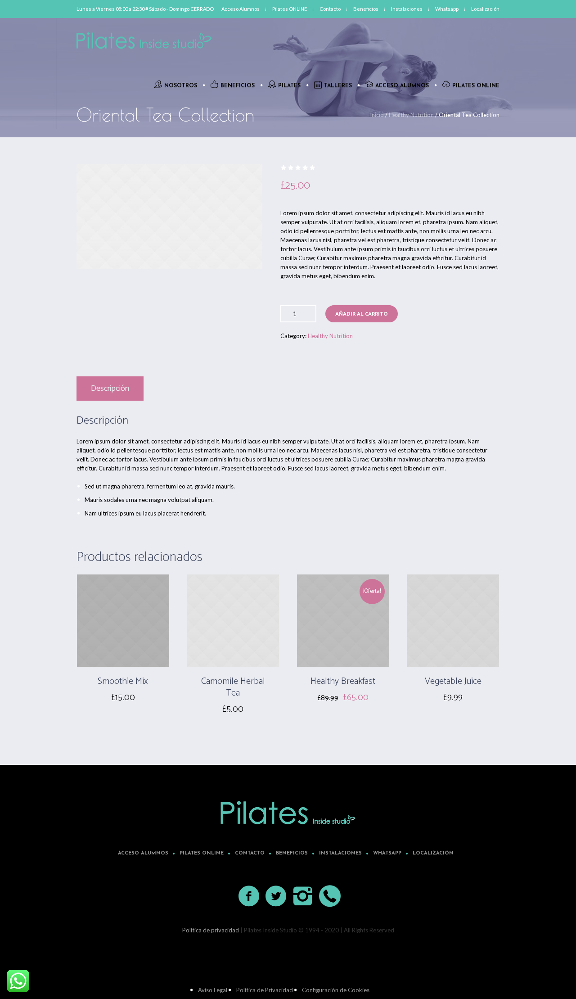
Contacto (250, 853)
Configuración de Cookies (335, 990)
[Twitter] (276, 896)
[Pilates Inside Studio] (288, 812)
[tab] (110, 388)
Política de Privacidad (264, 990)
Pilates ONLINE (202, 853)
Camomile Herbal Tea (233, 687)
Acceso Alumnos (143, 853)
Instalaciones (340, 853)
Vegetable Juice (453, 681)
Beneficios (292, 853)
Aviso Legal (212, 990)
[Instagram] (303, 896)
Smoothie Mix (123, 681)
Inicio (377, 114)
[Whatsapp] (330, 896)
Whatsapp (387, 853)
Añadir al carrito (361, 314)
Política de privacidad (210, 930)
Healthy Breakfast (342, 681)
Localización (433, 853)
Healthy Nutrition (411, 114)
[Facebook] (249, 896)
